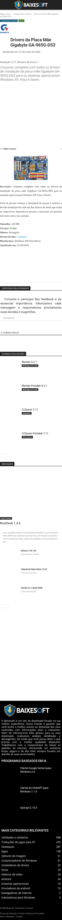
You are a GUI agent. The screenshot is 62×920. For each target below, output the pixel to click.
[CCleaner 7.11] (9, 416)
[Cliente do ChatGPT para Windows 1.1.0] (9, 793)
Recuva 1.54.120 (28, 550)
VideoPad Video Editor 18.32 (34, 569)
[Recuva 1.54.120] (9, 556)
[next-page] (6, 455)
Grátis (21, 21)
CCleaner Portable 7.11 (35, 433)
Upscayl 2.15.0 (28, 807)
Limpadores (27, 413)
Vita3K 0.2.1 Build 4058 (31, 588)
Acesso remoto (6, 518)
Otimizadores (27, 437)
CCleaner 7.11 (30, 409)
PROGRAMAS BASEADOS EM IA (23, 761)
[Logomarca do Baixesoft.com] (31, 5)
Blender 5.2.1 (29, 361)
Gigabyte (22, 236)
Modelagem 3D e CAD (30, 366)
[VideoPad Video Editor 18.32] (9, 575)
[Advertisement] (31, 115)
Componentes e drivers (22, 14)
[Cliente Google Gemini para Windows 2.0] (9, 774)
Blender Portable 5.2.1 (34, 385)
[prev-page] (2, 455)
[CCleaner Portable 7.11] (9, 440)
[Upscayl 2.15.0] (9, 813)
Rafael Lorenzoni (9, 149)
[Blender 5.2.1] (9, 369)
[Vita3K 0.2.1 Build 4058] (9, 593)
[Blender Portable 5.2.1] (9, 393)
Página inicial (5, 14)
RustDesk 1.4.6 (10, 523)
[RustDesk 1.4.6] (31, 495)
